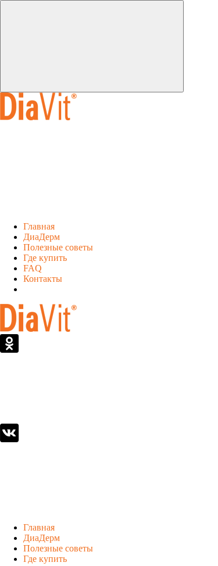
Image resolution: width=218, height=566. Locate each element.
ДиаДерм (41, 237)
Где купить (45, 258)
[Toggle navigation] (92, 46)
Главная (39, 226)
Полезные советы (58, 247)
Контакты (42, 279)
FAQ (32, 268)
